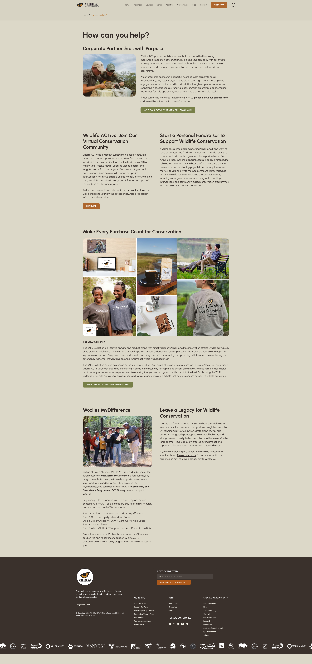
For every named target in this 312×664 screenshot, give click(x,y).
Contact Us (173, 607)
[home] (88, 5)
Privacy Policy (139, 625)
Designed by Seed (83, 605)
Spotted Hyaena (209, 632)
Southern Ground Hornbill (213, 628)
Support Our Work (141, 607)
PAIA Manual (138, 618)
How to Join (173, 603)
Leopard (206, 621)
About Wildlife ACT (141, 603)
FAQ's (171, 610)
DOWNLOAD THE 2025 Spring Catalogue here (108, 384)
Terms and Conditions (142, 621)
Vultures (206, 635)
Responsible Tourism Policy (144, 614)
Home (127, 5)
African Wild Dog (209, 610)
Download (91, 206)
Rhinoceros (207, 625)
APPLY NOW (219, 5)
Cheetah (206, 614)
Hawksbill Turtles (209, 618)
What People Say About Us (144, 610)
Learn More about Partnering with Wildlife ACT (168, 110)
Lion (205, 607)
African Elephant (209, 603)
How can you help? (99, 15)
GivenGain (174, 185)
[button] (138, 5)
